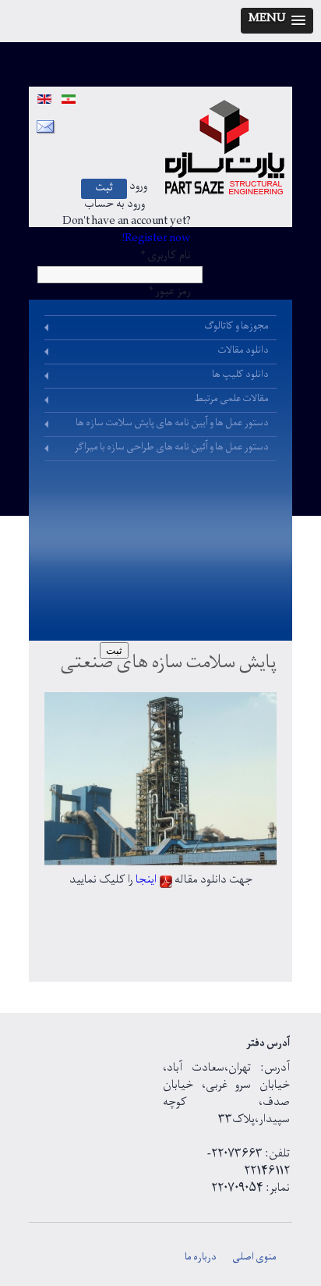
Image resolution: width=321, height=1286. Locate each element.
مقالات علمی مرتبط (231, 400)
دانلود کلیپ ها (240, 376)
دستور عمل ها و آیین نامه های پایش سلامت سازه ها (172, 424)
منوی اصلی (254, 1258)
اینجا (145, 882)
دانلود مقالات (243, 351)
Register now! (156, 240)
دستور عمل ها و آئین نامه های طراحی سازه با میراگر (171, 448)
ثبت (104, 189)
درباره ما (201, 1258)
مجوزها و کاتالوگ (236, 327)
